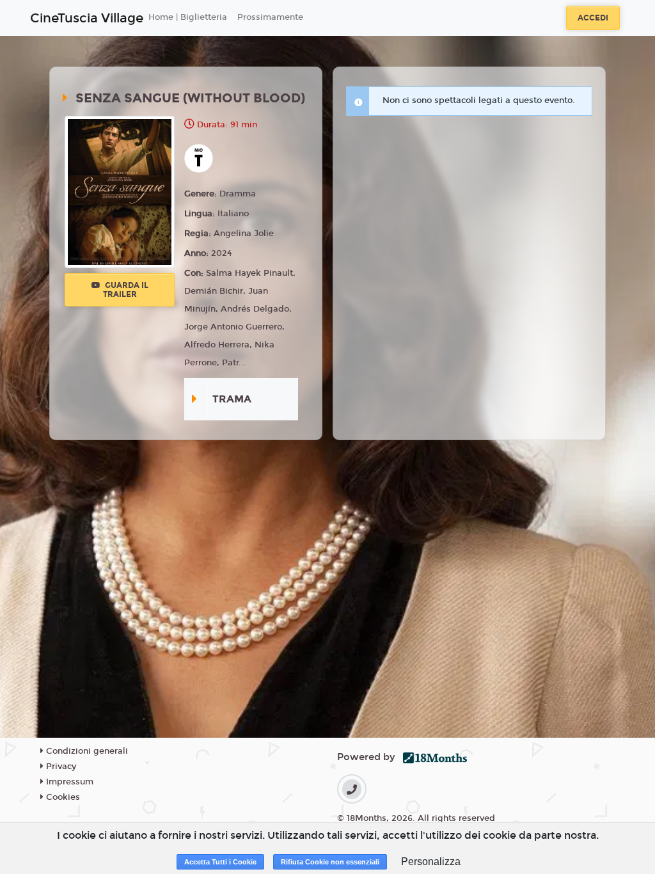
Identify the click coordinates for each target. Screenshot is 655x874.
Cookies (61, 797)
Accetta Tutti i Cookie (220, 862)
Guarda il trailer (125, 290)
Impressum (68, 782)
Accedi (593, 17)
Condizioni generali (85, 751)
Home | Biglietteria (187, 17)
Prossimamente (270, 17)
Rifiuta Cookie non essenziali (330, 862)
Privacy (59, 766)
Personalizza (431, 861)
